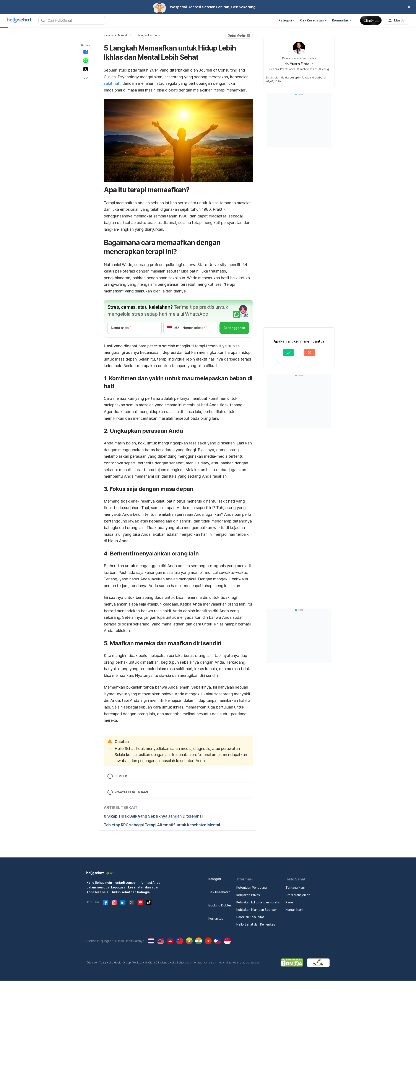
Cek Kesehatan (219, 892)
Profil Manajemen (298, 895)
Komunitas (215, 918)
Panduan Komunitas (250, 917)
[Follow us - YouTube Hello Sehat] (140, 902)
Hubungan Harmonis (148, 35)
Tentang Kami (295, 887)
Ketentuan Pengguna (251, 887)
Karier (290, 902)
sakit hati (112, 83)
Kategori (214, 879)
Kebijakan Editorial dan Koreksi (258, 902)
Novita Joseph (290, 77)
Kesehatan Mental (115, 35)
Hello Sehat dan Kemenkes (255, 924)
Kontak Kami (294, 909)
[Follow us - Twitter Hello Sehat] (131, 902)
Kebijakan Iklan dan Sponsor (256, 909)
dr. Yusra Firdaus (299, 64)
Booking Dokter (219, 905)
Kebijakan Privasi (248, 895)
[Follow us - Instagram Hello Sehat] (114, 902)
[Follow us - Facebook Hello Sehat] (105, 902)
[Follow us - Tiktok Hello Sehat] (148, 902)
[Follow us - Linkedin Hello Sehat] (122, 902)
